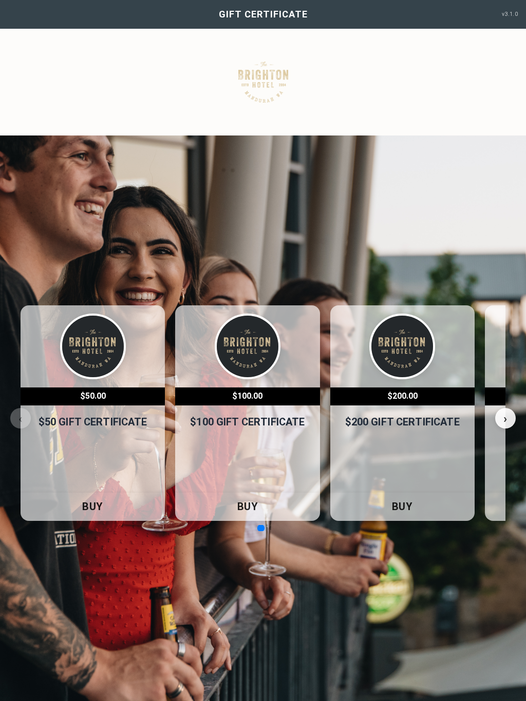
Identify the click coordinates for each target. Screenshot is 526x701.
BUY (92, 506)
